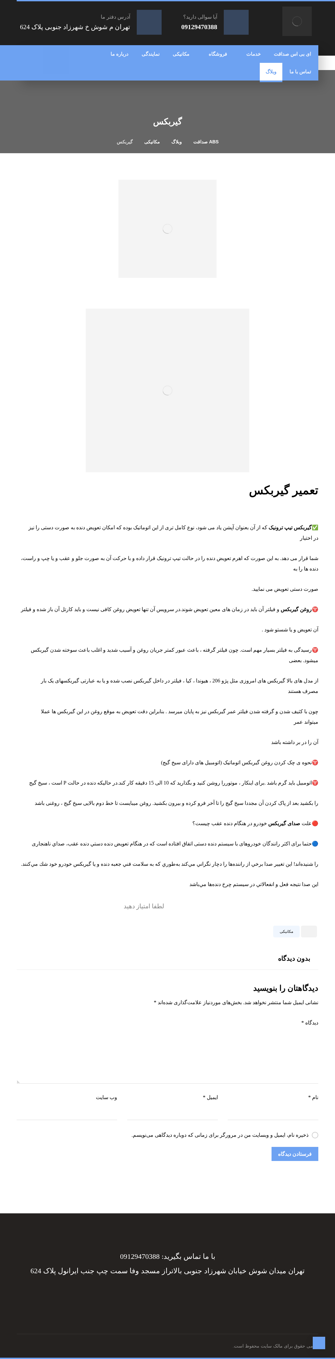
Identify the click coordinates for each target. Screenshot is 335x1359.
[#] (174, 1294)
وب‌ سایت (106, 1097)
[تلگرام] (49, 54)
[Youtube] (134, 1294)
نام (313, 1097)
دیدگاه (309, 1022)
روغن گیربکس (296, 609)
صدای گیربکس (284, 823)
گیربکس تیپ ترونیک (290, 527)
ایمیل (210, 1097)
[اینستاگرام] (62, 67)
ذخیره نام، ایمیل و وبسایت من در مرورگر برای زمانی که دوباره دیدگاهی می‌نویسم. (220, 1135)
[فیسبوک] (62, 54)
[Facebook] (200, 1294)
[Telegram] (187, 1294)
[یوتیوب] (49, 67)
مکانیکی (286, 931)
